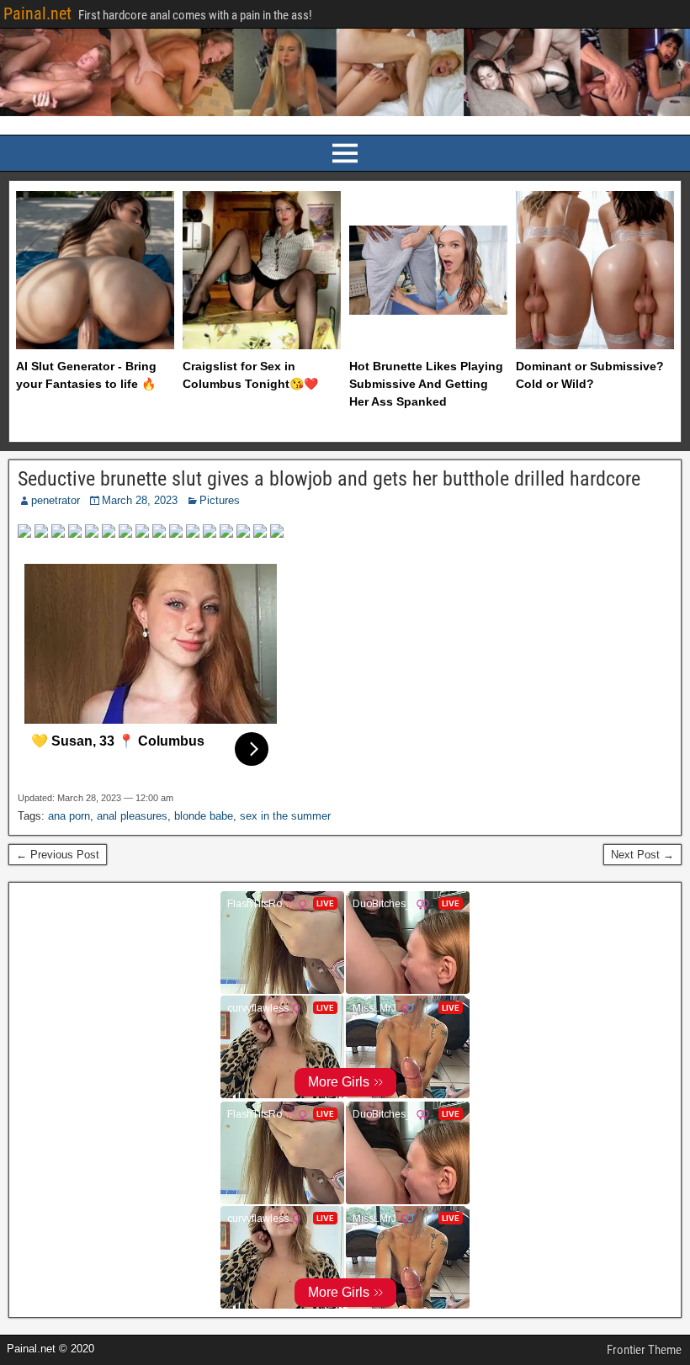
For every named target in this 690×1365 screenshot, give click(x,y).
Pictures (219, 500)
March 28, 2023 (140, 500)
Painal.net (37, 13)
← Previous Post (57, 854)
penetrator (55, 500)
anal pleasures (132, 816)
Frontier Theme (644, 1349)
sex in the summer (285, 816)
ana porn (69, 816)
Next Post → (642, 854)
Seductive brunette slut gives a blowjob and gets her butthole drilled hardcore (329, 479)
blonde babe (203, 816)
